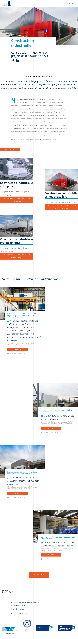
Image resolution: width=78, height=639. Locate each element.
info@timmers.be (17, 609)
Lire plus (17, 349)
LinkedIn (18, 61)
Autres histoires (39, 575)
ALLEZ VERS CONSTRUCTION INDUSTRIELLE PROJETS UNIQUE (16, 256)
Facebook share (13, 61)
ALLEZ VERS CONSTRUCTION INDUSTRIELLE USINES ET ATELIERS (61, 207)
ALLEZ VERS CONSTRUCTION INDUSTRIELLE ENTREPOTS (16, 199)
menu (70, 3)
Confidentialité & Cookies (20, 614)
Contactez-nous (10, 150)
